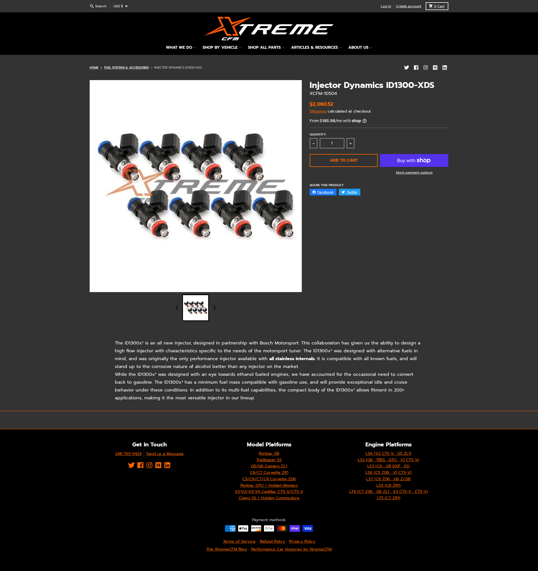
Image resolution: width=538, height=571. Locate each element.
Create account (408, 6)
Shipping (318, 111)
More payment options (414, 172)
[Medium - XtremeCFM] (435, 67)
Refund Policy (272, 541)
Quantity (318, 134)
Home (94, 67)
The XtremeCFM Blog (226, 549)
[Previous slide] (177, 307)
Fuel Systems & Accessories (126, 67)
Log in (386, 6)
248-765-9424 (128, 454)
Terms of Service (239, 541)
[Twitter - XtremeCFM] (406, 67)
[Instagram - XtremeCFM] (425, 67)
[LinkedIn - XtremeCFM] (444, 67)
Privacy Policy (302, 541)
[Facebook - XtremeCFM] (416, 67)
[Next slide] (214, 307)
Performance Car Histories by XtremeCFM (291, 549)
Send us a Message (165, 454)
